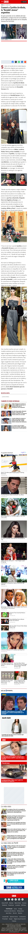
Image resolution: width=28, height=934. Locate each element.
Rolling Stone (20, 911)
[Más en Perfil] (9, 691)
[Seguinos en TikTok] (16, 899)
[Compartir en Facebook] (13, 62)
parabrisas (14, 763)
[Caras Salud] (14, 882)
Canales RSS (5, 916)
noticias (14, 695)
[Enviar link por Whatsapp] (19, 62)
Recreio (15, 913)
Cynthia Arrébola (5, 396)
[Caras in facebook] (9, 899)
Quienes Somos (14, 916)
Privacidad (5, 919)
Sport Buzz (8, 913)
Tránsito (14, 921)
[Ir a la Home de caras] (6, 2)
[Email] (25, 62)
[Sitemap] (22, 899)
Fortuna (24, 903)
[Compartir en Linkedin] (22, 62)
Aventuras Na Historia (10, 911)
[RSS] (19, 899)
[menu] (2, 2)
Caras (15, 908)
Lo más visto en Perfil (9, 843)
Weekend (4, 905)
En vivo (24, 1)
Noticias (11, 903)
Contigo (20, 908)
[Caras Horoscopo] (14, 888)
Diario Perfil (5, 903)
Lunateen (17, 905)
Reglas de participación (20, 919)
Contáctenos (22, 916)
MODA (2, 5)
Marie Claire (18, 903)
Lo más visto (6, 806)
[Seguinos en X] (12, 899)
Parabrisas (11, 905)
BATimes (23, 905)
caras (14, 740)
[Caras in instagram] (5, 899)
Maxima (20, 913)
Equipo (11, 919)
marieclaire (14, 718)
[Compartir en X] (16, 62)
